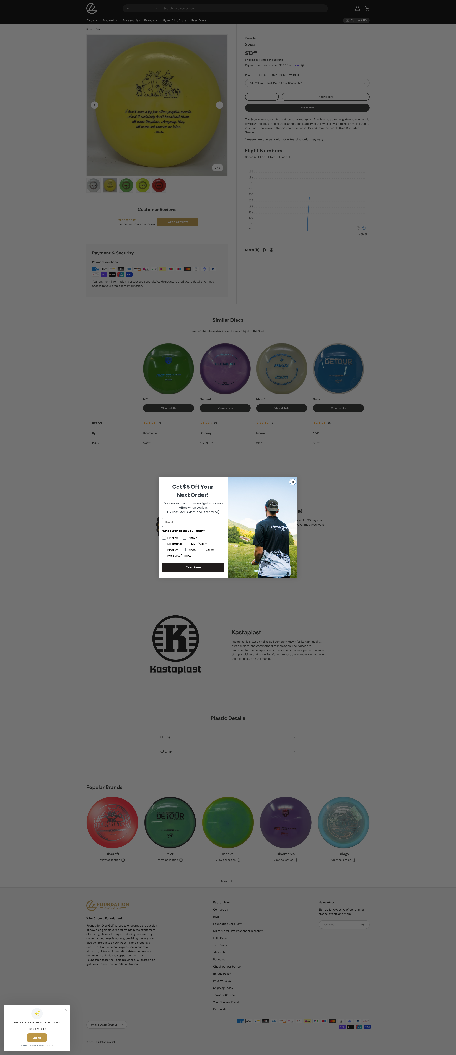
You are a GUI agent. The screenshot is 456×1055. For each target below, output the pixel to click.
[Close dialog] (293, 482)
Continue (193, 567)
